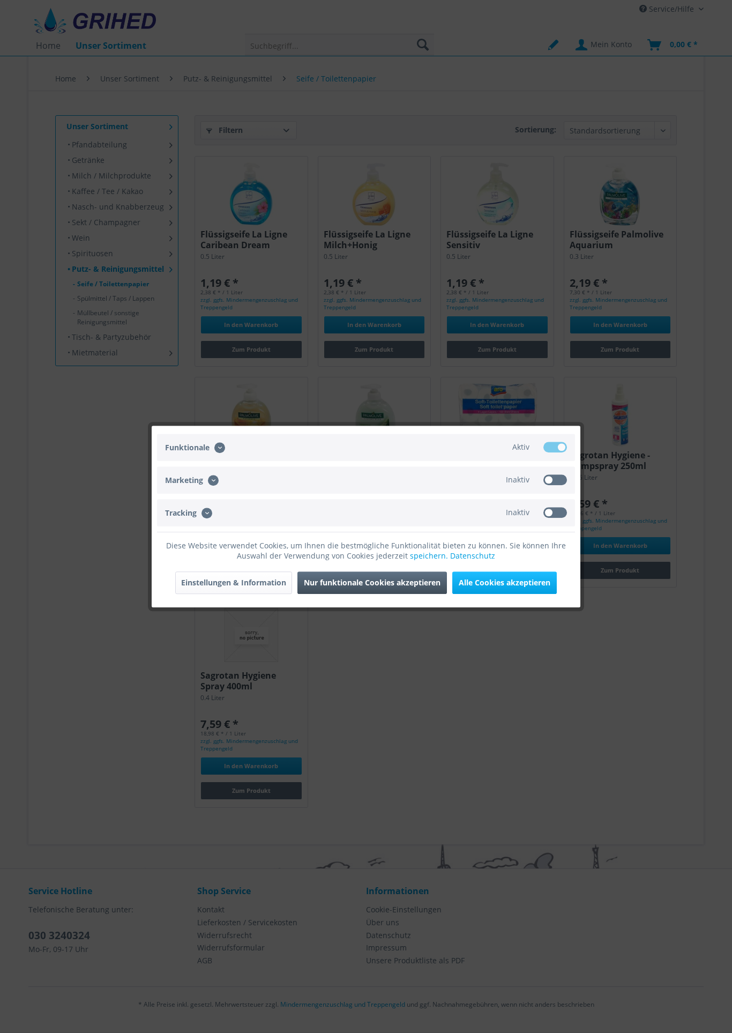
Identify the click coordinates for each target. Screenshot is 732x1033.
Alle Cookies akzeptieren (504, 582)
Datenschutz (472, 556)
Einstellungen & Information (233, 582)
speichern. (430, 556)
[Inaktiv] (555, 479)
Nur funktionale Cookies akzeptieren (372, 582)
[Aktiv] (555, 447)
